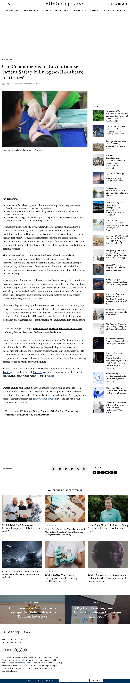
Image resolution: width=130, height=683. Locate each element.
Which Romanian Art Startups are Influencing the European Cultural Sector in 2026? (107, 578)
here (76, 395)
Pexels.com (40, 150)
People (79, 11)
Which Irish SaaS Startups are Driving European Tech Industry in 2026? (21, 528)
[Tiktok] (123, 4)
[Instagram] (112, 4)
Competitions (113, 11)
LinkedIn (37, 372)
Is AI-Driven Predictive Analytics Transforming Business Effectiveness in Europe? (117, 225)
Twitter (6, 372)
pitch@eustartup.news (42, 398)
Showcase (61, 11)
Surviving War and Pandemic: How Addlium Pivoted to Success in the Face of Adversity (116, 299)
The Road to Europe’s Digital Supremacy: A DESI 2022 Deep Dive (116, 326)
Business (30, 11)
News (45, 11)
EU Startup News (16, 83)
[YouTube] (119, 4)
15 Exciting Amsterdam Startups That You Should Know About (117, 191)
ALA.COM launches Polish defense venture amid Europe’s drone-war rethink (21, 574)
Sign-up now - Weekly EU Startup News (42, 681)
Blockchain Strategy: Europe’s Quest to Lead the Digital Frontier (117, 341)
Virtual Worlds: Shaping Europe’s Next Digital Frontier (116, 267)
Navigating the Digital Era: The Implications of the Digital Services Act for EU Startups (116, 254)
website (50, 376)
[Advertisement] (65, 36)
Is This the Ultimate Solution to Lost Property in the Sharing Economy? (115, 130)
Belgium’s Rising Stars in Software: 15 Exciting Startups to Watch (116, 144)
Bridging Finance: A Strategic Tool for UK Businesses (116, 312)
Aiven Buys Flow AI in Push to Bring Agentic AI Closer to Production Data (108, 528)
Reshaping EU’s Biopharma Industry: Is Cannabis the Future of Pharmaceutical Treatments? (117, 116)
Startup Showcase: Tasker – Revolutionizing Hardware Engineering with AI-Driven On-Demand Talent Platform (116, 360)
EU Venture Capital (23, 663)
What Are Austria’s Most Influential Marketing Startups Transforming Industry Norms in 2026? (65, 531)
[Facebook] (109, 4)
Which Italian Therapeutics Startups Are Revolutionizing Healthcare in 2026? (61, 578)
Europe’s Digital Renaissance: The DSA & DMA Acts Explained (116, 282)
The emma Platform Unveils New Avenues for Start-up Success (116, 390)
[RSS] (126, 4)
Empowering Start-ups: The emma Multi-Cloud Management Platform (116, 377)
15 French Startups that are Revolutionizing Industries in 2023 (115, 177)
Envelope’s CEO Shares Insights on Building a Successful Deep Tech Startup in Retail (117, 239)
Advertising (12, 11)
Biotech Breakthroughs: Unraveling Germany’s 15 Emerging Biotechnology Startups (116, 161)
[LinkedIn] (115, 4)
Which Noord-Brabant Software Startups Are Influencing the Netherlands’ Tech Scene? (117, 407)
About (94, 11)
